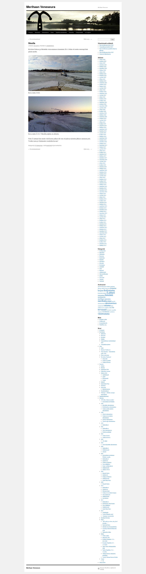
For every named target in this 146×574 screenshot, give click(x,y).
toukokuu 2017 (103, 154)
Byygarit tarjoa (105, 484)
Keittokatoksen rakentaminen (109, 407)
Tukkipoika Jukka (106, 532)
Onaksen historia (106, 362)
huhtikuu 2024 (102, 73)
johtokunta (101, 254)
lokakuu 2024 (102, 70)
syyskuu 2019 (102, 120)
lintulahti (109, 295)
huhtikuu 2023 (102, 81)
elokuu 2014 (102, 197)
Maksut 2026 (104, 373)
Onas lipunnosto (106, 494)
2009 (102, 482)
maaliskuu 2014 (103, 206)
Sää (113, 307)
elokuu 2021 (102, 97)
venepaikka (113, 310)
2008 (102, 471)
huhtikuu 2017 (102, 156)
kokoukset (101, 261)
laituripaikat (101, 295)
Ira (103, 560)
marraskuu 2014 (103, 191)
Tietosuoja (103, 387)
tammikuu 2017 (103, 157)
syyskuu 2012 (102, 236)
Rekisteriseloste (106, 389)
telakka (101, 275)
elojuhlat (108, 286)
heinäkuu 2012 (102, 240)
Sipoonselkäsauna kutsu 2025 (106, 52)
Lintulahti (101, 267)
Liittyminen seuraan (105, 371)
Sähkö (110, 307)
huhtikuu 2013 (102, 225)
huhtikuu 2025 (102, 66)
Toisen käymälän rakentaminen (109, 444)
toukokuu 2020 (103, 113)
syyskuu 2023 (102, 77)
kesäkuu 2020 (102, 111)
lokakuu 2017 (102, 147)
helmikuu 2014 (102, 208)
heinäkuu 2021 (102, 99)
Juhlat (103, 288)
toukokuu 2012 (103, 243)
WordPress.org (102, 325)
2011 (102, 500)
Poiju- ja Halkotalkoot (107, 466)
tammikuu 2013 (103, 231)
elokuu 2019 (102, 122)
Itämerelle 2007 (106, 537)
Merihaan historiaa (105, 518)
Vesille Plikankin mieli (107, 514)
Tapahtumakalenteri (61, 32)
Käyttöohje (102, 258)
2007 (102, 453)
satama (107, 305)
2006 (102, 446)
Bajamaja (104, 286)
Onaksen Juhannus (106, 462)
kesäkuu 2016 (102, 165)
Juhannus (100, 288)
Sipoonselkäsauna (103, 274)
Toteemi (104, 451)
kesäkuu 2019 (102, 124)
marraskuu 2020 (103, 106)
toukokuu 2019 (103, 125)
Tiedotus (101, 279)
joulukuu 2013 (102, 211)
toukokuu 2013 (103, 224)
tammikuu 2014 (103, 209)
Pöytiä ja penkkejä (106, 432)
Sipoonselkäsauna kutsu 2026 (106, 45)
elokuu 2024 (102, 72)
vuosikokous (112, 312)
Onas (52, 32)
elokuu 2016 (102, 163)
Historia (103, 367)
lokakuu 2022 (102, 86)
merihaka (102, 300)
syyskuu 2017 (102, 149)
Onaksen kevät (105, 435)
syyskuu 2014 (102, 195)
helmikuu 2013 (102, 229)
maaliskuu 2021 (103, 102)
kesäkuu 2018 (102, 134)
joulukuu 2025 (102, 61)
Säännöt (103, 382)
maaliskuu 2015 (103, 186)
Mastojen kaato (106, 491)
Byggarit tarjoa (105, 473)
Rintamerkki (105, 378)
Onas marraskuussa (107, 430)
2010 (102, 485)
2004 (102, 439)
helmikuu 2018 (102, 140)
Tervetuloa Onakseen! (106, 357)
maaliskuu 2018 (103, 138)
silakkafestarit (102, 272)
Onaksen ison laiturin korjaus (109, 493)
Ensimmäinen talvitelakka (108, 401)
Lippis (103, 376)
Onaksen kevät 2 (106, 437)
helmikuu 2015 (102, 188)
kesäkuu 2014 (102, 200)
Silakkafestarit (105, 450)
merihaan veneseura (104, 299)
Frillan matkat (105, 535)
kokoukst (101, 263)
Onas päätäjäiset (106, 464)
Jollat (102, 348)
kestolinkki (49, 145)
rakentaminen (111, 303)
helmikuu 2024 (102, 75)
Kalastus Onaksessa (105, 350)
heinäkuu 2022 (102, 91)
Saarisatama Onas (105, 384)
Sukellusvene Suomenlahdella (109, 527)
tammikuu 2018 (103, 141)
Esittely (102, 366)
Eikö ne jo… (88, 39)
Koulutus (103, 337)
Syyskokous (105, 498)
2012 (102, 510)
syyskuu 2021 (102, 95)
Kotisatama (45, 32)
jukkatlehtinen (50, 45)
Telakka (102, 339)
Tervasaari (101, 277)
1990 (102, 412)
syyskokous (106, 307)
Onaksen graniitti (106, 360)
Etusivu (31, 32)
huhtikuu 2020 (102, 115)
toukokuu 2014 (103, 202)
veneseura (100, 312)
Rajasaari (101, 270)
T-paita (104, 380)
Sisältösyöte (102, 321)
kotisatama (109, 290)
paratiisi (113, 301)
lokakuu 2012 (102, 234)
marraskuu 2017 (103, 145)
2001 (102, 426)
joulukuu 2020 (102, 104)
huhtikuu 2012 (102, 245)
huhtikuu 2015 (102, 184)
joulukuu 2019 (102, 118)
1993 (102, 423)
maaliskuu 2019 (103, 129)
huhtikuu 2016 (102, 168)
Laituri (111, 292)
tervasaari (102, 309)
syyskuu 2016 (102, 161)
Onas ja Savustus (105, 355)
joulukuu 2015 (102, 174)
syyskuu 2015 (102, 175)
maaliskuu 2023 (103, 82)
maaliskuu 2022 (103, 93)
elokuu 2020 (102, 109)
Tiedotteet (103, 385)
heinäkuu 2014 (102, 199)
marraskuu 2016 (103, 159)
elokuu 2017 (102, 150)
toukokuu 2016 (103, 166)
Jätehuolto (103, 333)
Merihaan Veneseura (40, 7)
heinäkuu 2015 (102, 179)
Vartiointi (101, 281)
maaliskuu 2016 (103, 170)
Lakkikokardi (105, 375)
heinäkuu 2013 (102, 220)
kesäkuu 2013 (102, 222)
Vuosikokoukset (105, 391)
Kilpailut (101, 259)
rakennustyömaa (101, 303)
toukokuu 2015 (103, 183)
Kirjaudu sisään (103, 319)
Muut (102, 519)
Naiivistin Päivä (106, 525)
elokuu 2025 (102, 63)
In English (88, 32)
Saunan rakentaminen (107, 419)
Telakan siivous (106, 469)
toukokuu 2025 (103, 65)
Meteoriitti (104, 358)
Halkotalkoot (105, 425)
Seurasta (37, 32)
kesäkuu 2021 (102, 100)
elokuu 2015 (102, 177)
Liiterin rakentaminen (107, 414)
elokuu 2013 (102, 218)
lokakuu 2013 (102, 215)
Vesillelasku (105, 312)
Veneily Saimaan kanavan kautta (110, 557)
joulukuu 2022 (102, 84)
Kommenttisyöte (103, 323)
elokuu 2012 (102, 238)
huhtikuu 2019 (102, 127)
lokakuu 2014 (102, 193)
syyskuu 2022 (102, 88)
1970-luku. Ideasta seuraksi (107, 400)
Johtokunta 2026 (105, 369)
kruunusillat (100, 293)
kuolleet (104, 293)
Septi (112, 305)
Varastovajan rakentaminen (108, 421)
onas (109, 300)
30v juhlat (104, 441)
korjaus (101, 290)
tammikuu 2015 (103, 190)
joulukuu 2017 (102, 143)
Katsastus (101, 256)
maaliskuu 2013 (103, 227)
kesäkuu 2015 (102, 181)
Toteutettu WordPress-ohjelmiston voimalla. (108, 568)
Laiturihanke (105, 512)
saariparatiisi (100, 305)
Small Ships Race (106, 480)
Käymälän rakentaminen (108, 405)
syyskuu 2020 (102, 107)
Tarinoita (71, 32)
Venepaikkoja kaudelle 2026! (106, 47)
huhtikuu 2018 (102, 136)
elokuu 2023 (102, 79)
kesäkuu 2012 (102, 242)
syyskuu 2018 (102, 132)
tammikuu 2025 (103, 68)
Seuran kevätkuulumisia (105, 54)
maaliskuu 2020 (103, 116)
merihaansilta (101, 297)
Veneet (102, 559)
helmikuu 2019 (102, 131)
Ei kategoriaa (38, 145)
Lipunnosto (105, 460)
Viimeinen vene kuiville (108, 516)
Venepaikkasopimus (105, 344)
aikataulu (100, 286)
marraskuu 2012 (103, 233)
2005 (102, 443)
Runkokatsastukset (34, 39)
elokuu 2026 (102, 59)
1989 (102, 403)
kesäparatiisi (107, 288)
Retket (102, 534)
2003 (102, 434)
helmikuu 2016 (102, 172)
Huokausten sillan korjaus (108, 503)
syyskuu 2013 (102, 216)
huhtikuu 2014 (102, 204)
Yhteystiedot (79, 32)
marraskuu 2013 (103, 213)
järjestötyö (101, 252)
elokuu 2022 (102, 90)
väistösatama (103, 313)
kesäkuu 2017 (102, 152)
